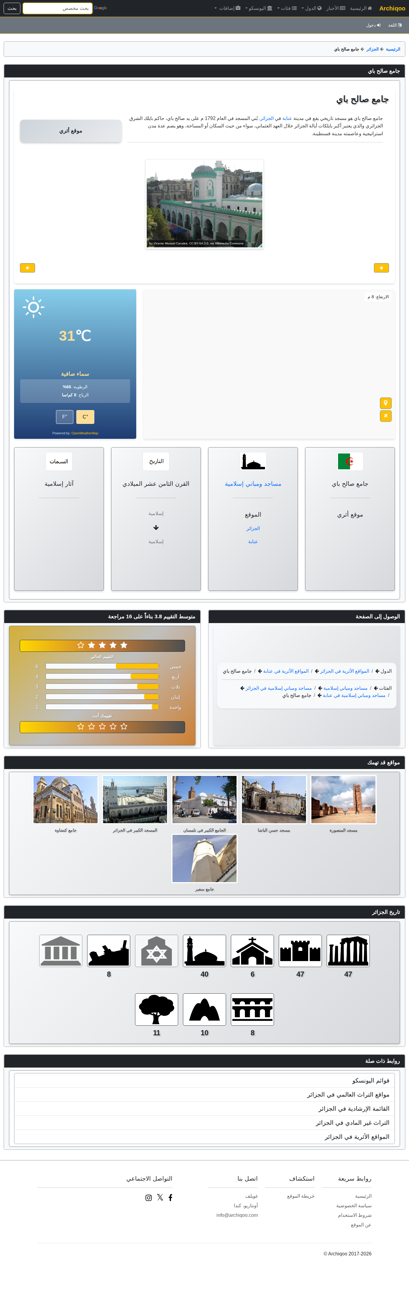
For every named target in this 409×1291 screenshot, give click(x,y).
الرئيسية (358, 8)
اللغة (392, 25)
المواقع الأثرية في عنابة (285, 670)
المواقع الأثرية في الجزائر (344, 670)
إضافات (226, 8)
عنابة (287, 118)
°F (64, 416)
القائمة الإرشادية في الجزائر (354, 1108)
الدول (310, 8)
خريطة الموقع (301, 1196)
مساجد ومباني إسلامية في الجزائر (278, 687)
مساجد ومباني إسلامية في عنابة (354, 695)
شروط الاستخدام (355, 1215)
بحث (11, 8)
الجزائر (372, 49)
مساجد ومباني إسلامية (253, 483)
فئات (286, 8)
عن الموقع (361, 1224)
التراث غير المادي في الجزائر (353, 1122)
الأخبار (332, 8)
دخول (371, 25)
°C (85, 416)
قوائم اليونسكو (371, 1080)
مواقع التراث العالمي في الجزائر (348, 1094)
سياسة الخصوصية (354, 1205)
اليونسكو (257, 8)
